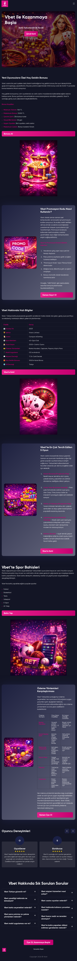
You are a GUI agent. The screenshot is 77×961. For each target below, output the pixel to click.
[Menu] (73, 4)
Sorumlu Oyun (38, 949)
